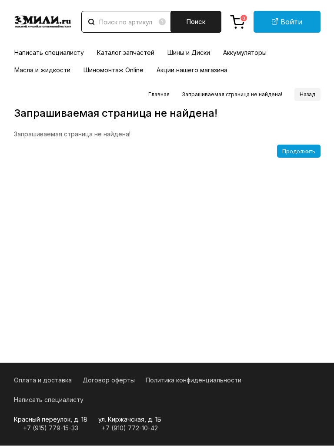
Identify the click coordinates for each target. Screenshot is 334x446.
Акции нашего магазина (192, 70)
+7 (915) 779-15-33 (50, 428)
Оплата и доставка (43, 380)
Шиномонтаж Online (114, 70)
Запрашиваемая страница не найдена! (232, 94)
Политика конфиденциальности (193, 380)
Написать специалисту (49, 52)
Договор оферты (109, 380)
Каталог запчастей (125, 52)
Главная (159, 94)
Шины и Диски (188, 52)
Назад (307, 94)
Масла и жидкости (42, 70)
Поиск (196, 21)
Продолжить (298, 151)
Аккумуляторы (245, 52)
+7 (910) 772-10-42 (130, 428)
